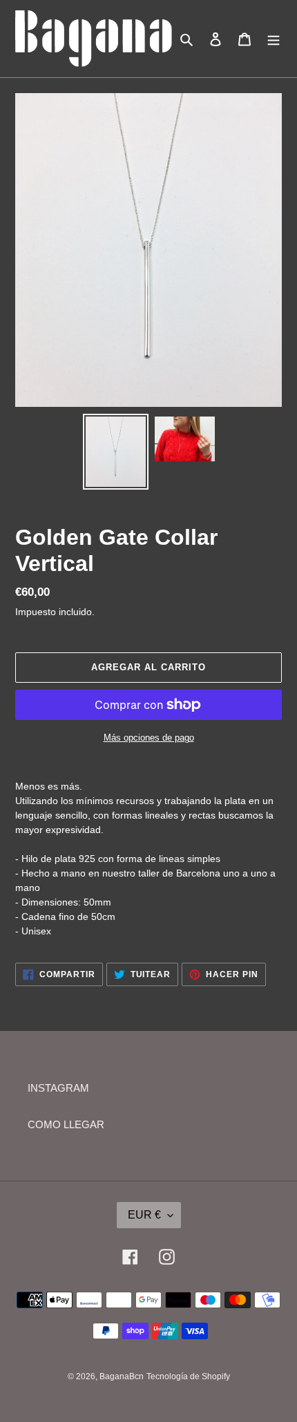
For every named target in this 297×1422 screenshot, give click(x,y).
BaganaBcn (121, 1376)
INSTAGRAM (58, 1088)
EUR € (144, 1215)
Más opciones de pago (149, 737)
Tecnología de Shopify (188, 1376)
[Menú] (273, 39)
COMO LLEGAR (66, 1124)
